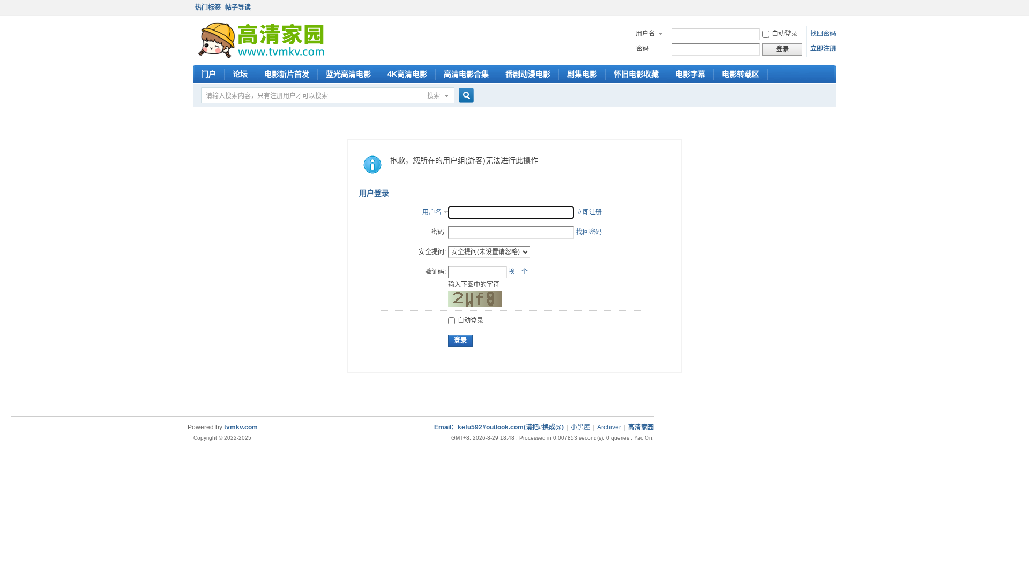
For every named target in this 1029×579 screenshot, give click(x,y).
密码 (642, 49)
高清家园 (641, 427)
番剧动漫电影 (527, 74)
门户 (208, 74)
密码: (438, 232)
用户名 (645, 34)
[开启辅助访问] (833, 7)
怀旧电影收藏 (636, 74)
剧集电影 (582, 74)
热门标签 (208, 7)
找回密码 (823, 34)
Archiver (609, 427)
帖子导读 (238, 7)
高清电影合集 (466, 74)
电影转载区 (740, 74)
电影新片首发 (286, 74)
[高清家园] (261, 56)
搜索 (433, 96)
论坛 (240, 74)
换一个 (518, 272)
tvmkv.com (241, 427)
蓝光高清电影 (348, 74)
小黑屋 (580, 427)
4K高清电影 (407, 74)
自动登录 (784, 34)
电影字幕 (690, 74)
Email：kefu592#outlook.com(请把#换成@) (499, 427)
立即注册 (823, 49)
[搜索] (464, 96)
